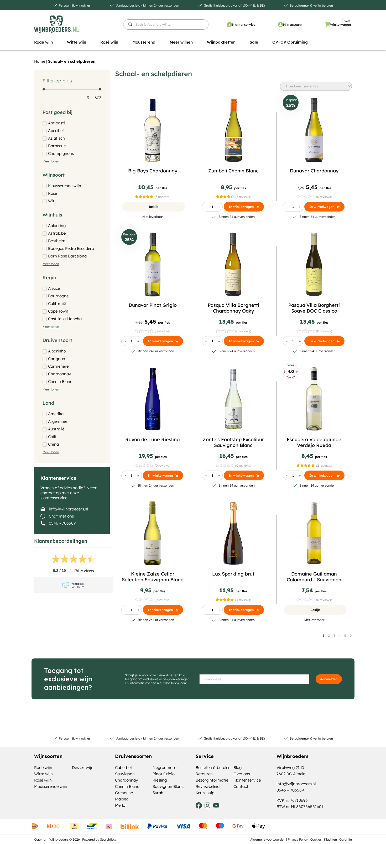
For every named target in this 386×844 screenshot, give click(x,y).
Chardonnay (126, 780)
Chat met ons (61, 516)
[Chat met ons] (42, 516)
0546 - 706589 (62, 523)
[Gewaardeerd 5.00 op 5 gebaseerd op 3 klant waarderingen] (144, 196)
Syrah (158, 792)
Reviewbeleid (208, 786)
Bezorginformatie (212, 780)
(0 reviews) (324, 197)
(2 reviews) (324, 465)
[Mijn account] (280, 24)
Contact (240, 786)
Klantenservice (243, 25)
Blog (237, 767)
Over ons (241, 773)
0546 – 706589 (290, 790)
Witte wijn (43, 773)
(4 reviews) (243, 600)
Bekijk (153, 207)
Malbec (121, 798)
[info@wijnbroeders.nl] (42, 509)
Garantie (345, 839)
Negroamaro (164, 767)
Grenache (124, 792)
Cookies (316, 839)
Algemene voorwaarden (267, 839)
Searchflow (108, 839)
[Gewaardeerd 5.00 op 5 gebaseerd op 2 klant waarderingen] (305, 465)
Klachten (330, 839)
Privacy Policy (298, 839)
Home (39, 61)
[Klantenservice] (229, 24)
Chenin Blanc (127, 786)
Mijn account (292, 25)
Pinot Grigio (164, 773)
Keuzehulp (205, 792)
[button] (43, 42)
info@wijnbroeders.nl (68, 509)
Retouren (204, 773)
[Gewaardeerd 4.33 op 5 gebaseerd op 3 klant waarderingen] (225, 196)
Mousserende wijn (50, 786)
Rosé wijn (43, 780)
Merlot (121, 805)
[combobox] (165, 24)
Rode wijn (43, 767)
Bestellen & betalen (213, 767)
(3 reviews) (162, 197)
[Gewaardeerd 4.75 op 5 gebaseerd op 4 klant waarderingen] (225, 600)
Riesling (160, 780)
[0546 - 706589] (42, 523)
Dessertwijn (82, 767)
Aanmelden (328, 679)
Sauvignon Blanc (168, 786)
